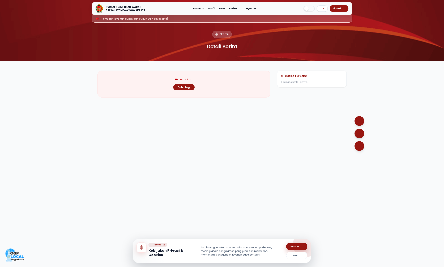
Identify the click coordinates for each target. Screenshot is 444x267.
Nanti (296, 255)
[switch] (309, 8)
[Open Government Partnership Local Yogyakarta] (14, 255)
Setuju (294, 246)
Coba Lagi (183, 87)
